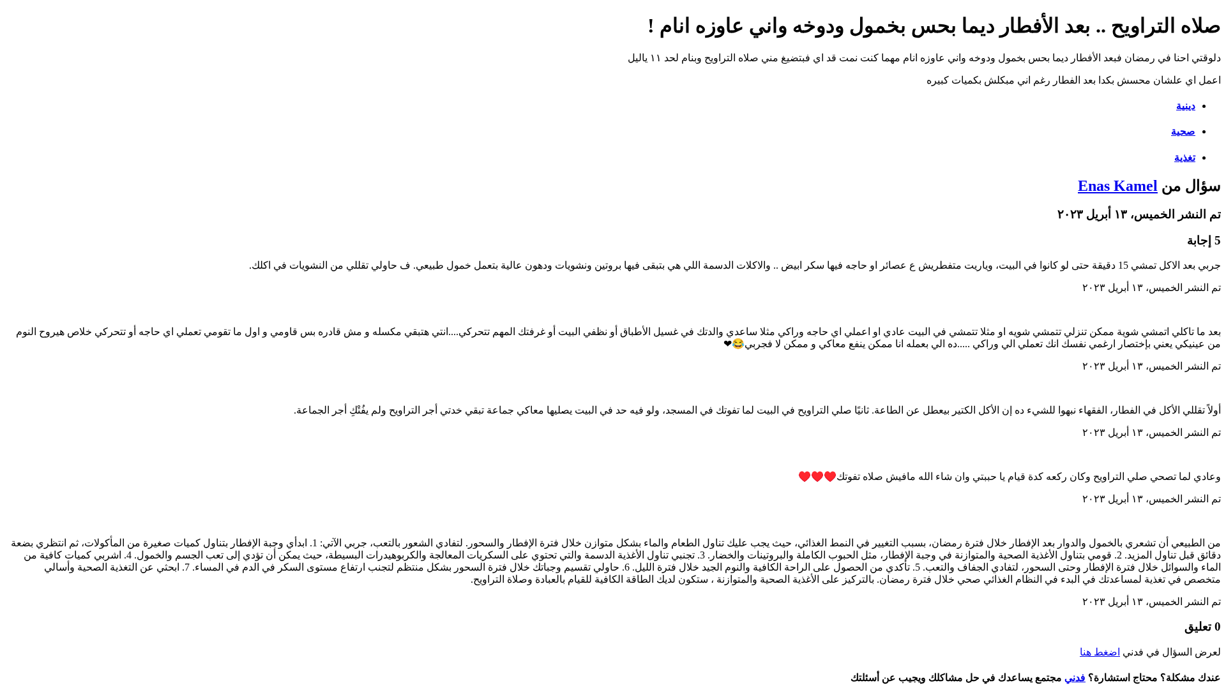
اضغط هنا (1100, 652)
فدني (1075, 677)
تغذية (1184, 157)
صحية (1183, 131)
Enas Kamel (1118, 185)
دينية (1185, 105)
